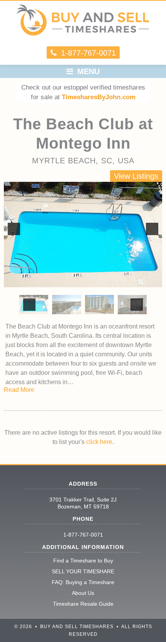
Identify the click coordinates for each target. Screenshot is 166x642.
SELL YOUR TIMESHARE (83, 571)
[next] (152, 229)
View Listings (136, 176)
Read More (19, 389)
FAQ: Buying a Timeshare (83, 582)
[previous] (14, 229)
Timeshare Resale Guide (83, 604)
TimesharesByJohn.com (99, 97)
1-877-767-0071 (83, 535)
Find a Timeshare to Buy (83, 560)
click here (99, 442)
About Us (83, 593)
